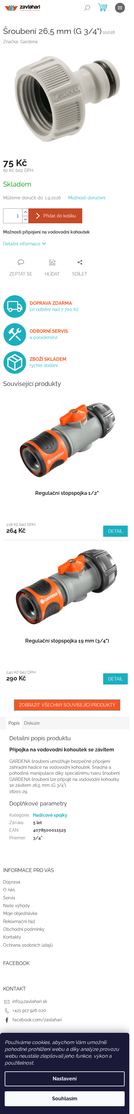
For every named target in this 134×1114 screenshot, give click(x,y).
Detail (115, 531)
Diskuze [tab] (32, 723)
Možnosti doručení (86, 197)
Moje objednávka (20, 913)
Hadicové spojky (50, 815)
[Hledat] (87, 8)
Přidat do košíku (59, 215)
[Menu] (120, 8)
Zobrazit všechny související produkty (67, 705)
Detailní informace (21, 243)
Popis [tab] (14, 723)
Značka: (20, 41)
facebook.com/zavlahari (37, 1019)
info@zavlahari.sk (29, 1001)
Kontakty (12, 937)
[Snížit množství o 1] (25, 219)
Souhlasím (64, 1099)
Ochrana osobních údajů (28, 945)
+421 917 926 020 (29, 1010)
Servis (9, 897)
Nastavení (65, 1079)
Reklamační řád (19, 921)
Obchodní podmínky (24, 929)
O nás (9, 889)
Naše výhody (16, 905)
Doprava (11, 882)
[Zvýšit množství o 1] (25, 212)
